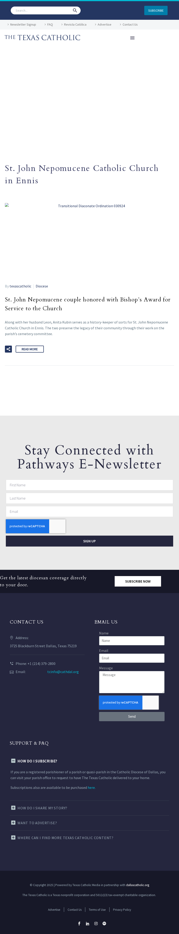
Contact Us (130, 24)
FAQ (50, 24)
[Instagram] (96, 923)
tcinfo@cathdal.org (63, 671)
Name (104, 633)
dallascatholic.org (137, 885)
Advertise (104, 24)
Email (103, 650)
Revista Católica (75, 24)
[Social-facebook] (79, 923)
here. (92, 787)
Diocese (42, 286)
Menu (132, 37)
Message (106, 668)
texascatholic (20, 286)
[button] (75, 10)
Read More (30, 349)
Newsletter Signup (23, 24)
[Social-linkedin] (88, 923)
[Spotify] (104, 923)
